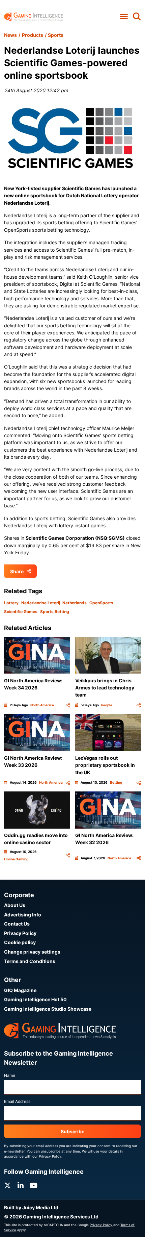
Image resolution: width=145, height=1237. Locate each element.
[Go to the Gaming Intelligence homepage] (33, 16)
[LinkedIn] (21, 1185)
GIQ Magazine (20, 990)
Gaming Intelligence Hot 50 (35, 999)
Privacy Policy (20, 933)
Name (9, 1075)
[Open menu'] (123, 17)
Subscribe (72, 1131)
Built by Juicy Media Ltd (31, 1207)
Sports (55, 35)
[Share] (68, 705)
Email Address (17, 1101)
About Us (14, 905)
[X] (7, 1185)
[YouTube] (33, 1185)
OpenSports (101, 602)
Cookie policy (20, 942)
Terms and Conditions (29, 961)
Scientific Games (20, 611)
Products (32, 35)
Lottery (11, 602)
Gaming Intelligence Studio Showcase (47, 1009)
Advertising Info (22, 914)
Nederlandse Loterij (40, 602)
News (10, 35)
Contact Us (17, 924)
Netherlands (74, 602)
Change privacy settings (32, 952)
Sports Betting (54, 611)
